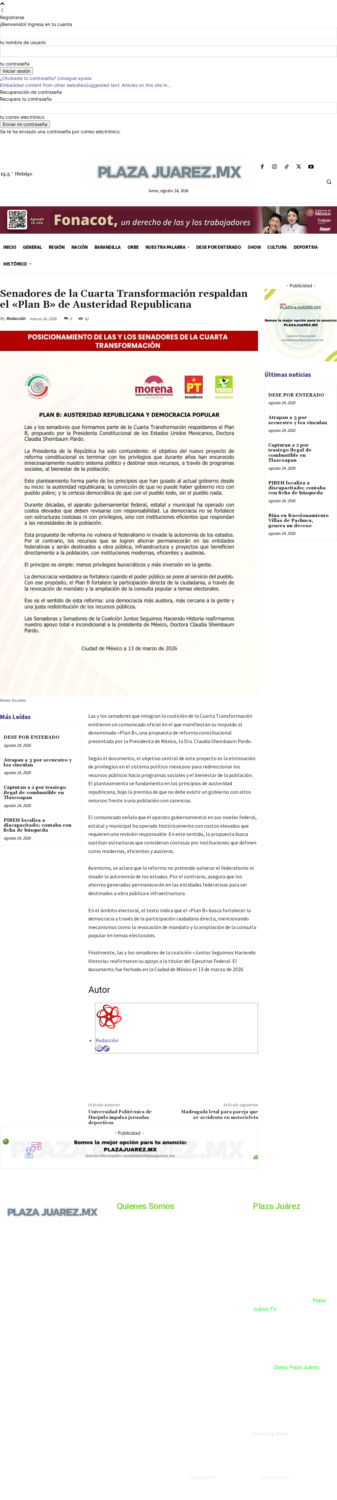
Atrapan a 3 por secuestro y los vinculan (38, 762)
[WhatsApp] (235, 318)
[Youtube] (311, 167)
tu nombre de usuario (23, 42)
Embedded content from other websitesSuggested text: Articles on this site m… (85, 85)
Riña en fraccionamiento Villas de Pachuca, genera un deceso (298, 521)
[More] (251, 318)
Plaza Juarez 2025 (236, 1477)
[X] (299, 167)
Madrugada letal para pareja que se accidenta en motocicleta (219, 1115)
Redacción (15, 318)
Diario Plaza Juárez (296, 1367)
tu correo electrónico (22, 117)
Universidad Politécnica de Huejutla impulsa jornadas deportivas (120, 1117)
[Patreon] (32, 1275)
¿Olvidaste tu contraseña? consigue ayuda (45, 78)
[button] (329, 182)
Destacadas (11, 284)
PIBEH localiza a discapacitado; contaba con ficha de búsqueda (37, 825)
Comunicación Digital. (314, 1477)
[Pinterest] (220, 318)
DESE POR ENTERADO (32, 737)
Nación (32, 284)
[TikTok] (286, 167)
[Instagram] (274, 167)
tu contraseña (15, 63)
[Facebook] (262, 167)
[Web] (106, 1048)
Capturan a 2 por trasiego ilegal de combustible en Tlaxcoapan (35, 793)
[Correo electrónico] (99, 1048)
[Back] (2, 10)
